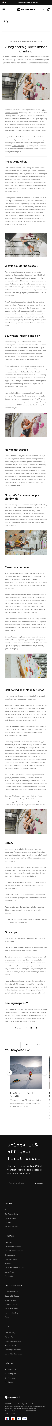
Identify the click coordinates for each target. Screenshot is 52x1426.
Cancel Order (10, 1272)
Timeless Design (11, 1304)
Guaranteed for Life (12, 1292)
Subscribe (39, 1184)
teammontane (28, 41)
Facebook (12, 1369)
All (11, 41)
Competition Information (14, 1354)
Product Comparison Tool (14, 1268)
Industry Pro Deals (11, 1227)
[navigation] (9, 1072)
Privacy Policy (10, 1337)
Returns (8, 1263)
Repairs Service (10, 1300)
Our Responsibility (11, 1214)
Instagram (12, 1374)
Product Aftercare (11, 1309)
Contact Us (9, 1276)
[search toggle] (43, 9)
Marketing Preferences (13, 1350)
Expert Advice (18, 41)
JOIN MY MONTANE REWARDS (26, 2)
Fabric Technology (12, 1313)
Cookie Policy (10, 1333)
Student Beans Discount (14, 1251)
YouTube (11, 1378)
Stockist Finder (10, 1218)
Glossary (8, 1317)
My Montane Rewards (13, 1247)
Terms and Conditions (13, 1341)
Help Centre (9, 1242)
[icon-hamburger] (3, 9)
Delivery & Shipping (12, 1259)
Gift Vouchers (10, 1255)
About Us (8, 1210)
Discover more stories (33, 1045)
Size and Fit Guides (12, 1296)
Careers (8, 1222)
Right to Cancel (10, 1345)
